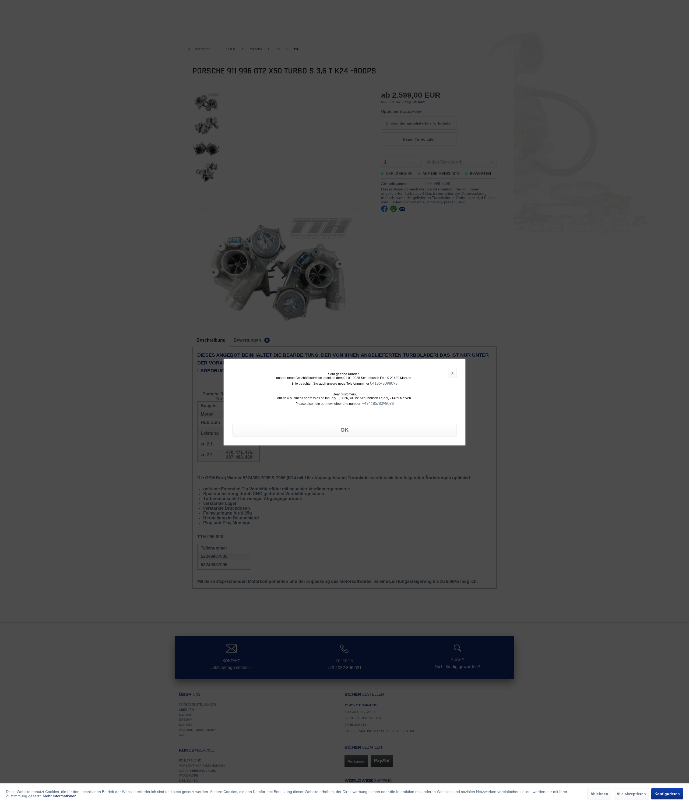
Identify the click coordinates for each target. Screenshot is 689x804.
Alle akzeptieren (631, 794)
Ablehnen (599, 794)
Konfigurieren (667, 794)
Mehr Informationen (59, 796)
